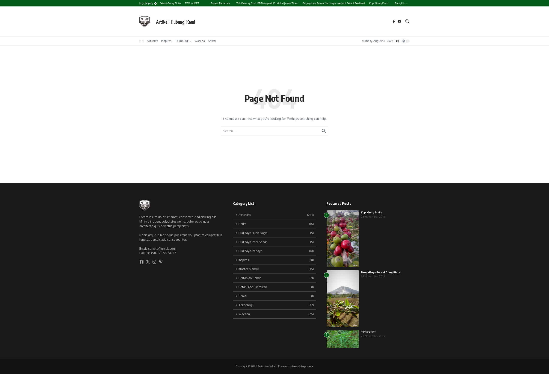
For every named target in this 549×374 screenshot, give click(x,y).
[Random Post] (397, 41)
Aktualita (152, 41)
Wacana (200, 41)
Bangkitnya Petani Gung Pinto (380, 272)
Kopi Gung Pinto (371, 212)
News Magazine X (302, 366)
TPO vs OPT (368, 332)
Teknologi (182, 41)
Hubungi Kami (183, 21)
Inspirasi (166, 41)
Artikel (162, 21)
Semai (212, 41)
